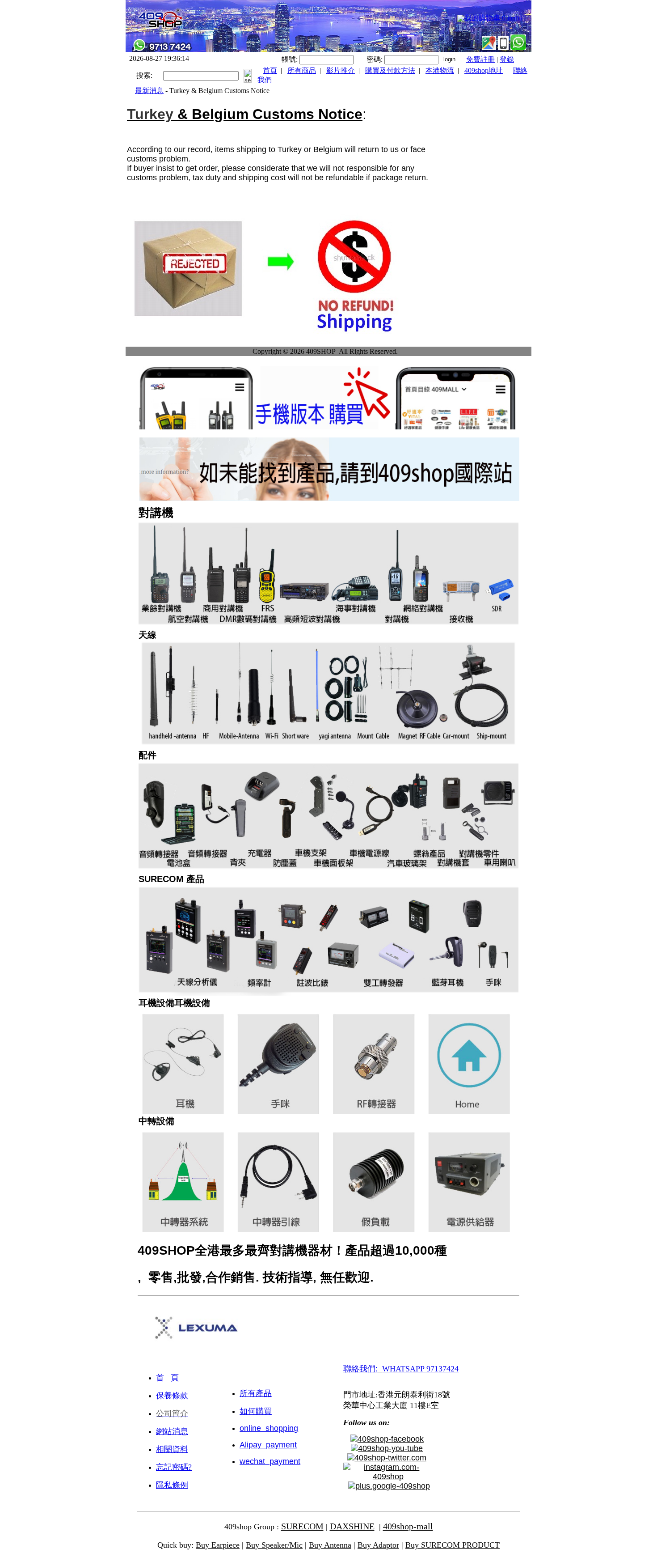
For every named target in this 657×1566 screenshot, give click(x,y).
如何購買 (256, 1411)
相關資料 (172, 1449)
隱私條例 (172, 1485)
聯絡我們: (360, 1368)
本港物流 (439, 70)
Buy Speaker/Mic (274, 1545)
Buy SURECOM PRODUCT (452, 1545)
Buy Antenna (330, 1545)
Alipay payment (268, 1444)
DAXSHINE (352, 1526)
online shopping (269, 1428)
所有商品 (301, 70)
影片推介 (340, 70)
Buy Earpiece (218, 1545)
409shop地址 (483, 70)
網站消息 (172, 1431)
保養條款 (172, 1395)
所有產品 (256, 1393)
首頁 (270, 70)
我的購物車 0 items (493, 17)
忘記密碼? (174, 1467)
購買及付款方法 (390, 70)
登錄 (507, 59)
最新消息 (149, 90)
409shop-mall (408, 1526)
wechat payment (270, 1461)
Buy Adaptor (378, 1545)
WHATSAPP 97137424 (420, 1368)
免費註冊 (480, 59)
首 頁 (167, 1377)
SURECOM (302, 1526)
